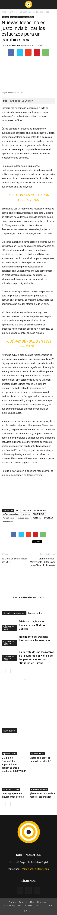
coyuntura (26, 510)
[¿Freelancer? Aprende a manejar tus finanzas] (43, 782)
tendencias (8, 521)
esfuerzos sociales (11, 514)
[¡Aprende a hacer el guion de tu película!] (43, 746)
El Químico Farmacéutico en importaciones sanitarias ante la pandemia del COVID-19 (14, 764)
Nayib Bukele (8, 518)
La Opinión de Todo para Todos (34, 12)
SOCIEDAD (48, 518)
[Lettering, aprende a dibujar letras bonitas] (14, 782)
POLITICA (37, 518)
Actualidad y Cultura (11, 789)
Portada (12, 902)
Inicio (4, 12)
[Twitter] (37, 890)
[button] (52, 4)
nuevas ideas (23, 518)
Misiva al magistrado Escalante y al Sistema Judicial (32, 625)
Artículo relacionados (14, 613)
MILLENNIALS (38, 514)
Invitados (48, 905)
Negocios (41, 902)
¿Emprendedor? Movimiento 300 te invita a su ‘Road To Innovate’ (42, 562)
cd (17, 510)
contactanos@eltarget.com (36, 868)
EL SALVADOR (40, 510)
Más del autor (35, 613)
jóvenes (26, 514)
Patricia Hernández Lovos (17, 45)
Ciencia (28, 905)
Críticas (13, 12)
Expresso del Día (9, 754)
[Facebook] (20, 890)
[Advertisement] (28, 701)
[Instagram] (28, 890)
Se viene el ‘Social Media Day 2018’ (14, 560)
